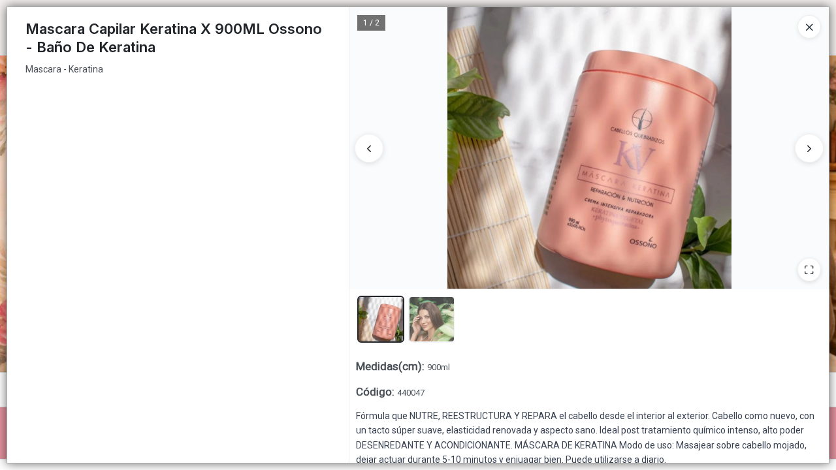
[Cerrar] (809, 27)
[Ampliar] (809, 269)
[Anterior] (369, 148)
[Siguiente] (809, 148)
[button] (380, 319)
